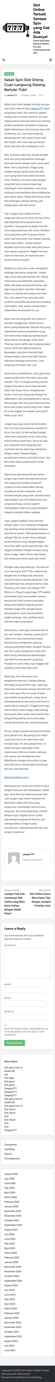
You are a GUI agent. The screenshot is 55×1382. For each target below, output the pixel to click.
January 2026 (11, 1206)
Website (9, 1011)
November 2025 (12, 1215)
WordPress (19, 1377)
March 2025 (10, 1252)
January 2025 (11, 1262)
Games (8, 1153)
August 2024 (11, 1285)
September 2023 (13, 1336)
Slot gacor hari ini (13, 1067)
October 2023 (11, 1331)
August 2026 (11, 1174)
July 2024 (9, 1290)
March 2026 (10, 1197)
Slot (6, 1116)
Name (8, 984)
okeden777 (12, 95)
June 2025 (9, 1239)
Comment (11, 945)
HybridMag (36, 1377)
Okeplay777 (36, 108)
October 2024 (11, 1276)
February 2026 (11, 1201)
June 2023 (9, 1350)
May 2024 (9, 1299)
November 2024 (12, 1271)
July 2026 (9, 1178)
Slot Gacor (9, 1109)
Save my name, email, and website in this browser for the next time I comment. (26, 1032)
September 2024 (13, 1280)
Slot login (9, 1078)
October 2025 (11, 1220)
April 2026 (9, 1192)
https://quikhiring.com (16, 777)
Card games (10, 1144)
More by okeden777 (32, 859)
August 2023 (11, 1341)
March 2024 (10, 1308)
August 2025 (11, 1229)
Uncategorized (12, 1158)
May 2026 (9, 1188)
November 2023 (12, 1327)
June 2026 (9, 1183)
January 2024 (11, 1317)
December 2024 (12, 1266)
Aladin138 (9, 1071)
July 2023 (9, 1345)
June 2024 (10, 1294)
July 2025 (9, 1234)
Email (8, 998)
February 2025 (11, 1257)
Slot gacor (9, 1081)
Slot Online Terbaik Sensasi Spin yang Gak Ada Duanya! (41, 21)
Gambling (9, 74)
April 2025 (9, 1248)
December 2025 (12, 1211)
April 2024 (9, 1304)
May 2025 (9, 1243)
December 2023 (12, 1322)
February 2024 (12, 1313)
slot (6, 1074)
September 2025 (13, 1225)
